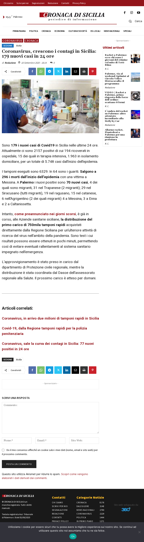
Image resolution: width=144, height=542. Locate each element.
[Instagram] (131, 12)
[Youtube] (138, 12)
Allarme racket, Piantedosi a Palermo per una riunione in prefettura (115, 135)
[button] (133, 21)
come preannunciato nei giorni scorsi (45, 214)
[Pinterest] (92, 71)
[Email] (75, 71)
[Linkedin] (66, 71)
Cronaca (31, 40)
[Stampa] (84, 71)
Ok (73, 536)
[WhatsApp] (41, 71)
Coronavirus (12, 40)
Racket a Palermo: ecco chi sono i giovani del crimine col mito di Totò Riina (116, 60)
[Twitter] (58, 71)
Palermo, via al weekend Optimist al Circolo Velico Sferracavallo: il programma (117, 78)
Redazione (10, 62)
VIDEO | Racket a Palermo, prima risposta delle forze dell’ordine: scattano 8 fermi (116, 97)
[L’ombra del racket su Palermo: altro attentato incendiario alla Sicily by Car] (135, 114)
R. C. (107, 68)
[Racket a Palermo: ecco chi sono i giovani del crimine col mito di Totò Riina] (135, 58)
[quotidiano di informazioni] (72, 17)
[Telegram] (49, 71)
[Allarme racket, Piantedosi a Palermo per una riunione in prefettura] (135, 133)
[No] (139, 532)
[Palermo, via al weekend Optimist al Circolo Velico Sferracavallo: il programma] (135, 77)
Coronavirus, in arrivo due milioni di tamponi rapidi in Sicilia (50, 318)
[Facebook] (124, 12)
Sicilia (18, 45)
